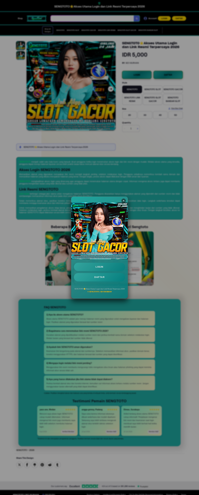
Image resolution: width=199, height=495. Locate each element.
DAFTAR (99, 277)
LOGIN (99, 267)
